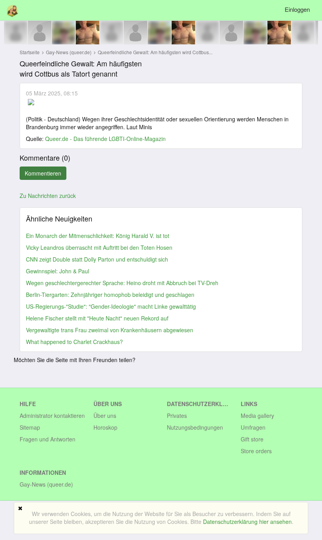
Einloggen (297, 9)
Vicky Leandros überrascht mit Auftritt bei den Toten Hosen (99, 247)
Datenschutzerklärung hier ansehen (247, 521)
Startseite (30, 52)
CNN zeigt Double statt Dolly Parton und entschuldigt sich (97, 259)
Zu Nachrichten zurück (48, 196)
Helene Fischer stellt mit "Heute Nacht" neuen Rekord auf (97, 318)
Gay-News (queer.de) (69, 52)
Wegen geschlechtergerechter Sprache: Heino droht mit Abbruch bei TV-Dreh (122, 283)
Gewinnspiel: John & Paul (57, 271)
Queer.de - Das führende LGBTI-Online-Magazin (105, 139)
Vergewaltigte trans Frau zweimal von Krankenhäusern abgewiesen (109, 330)
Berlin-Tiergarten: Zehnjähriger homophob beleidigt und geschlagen (110, 294)
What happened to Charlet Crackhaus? (74, 342)
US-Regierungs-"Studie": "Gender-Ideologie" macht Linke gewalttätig (111, 306)
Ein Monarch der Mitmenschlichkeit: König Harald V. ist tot (97, 236)
